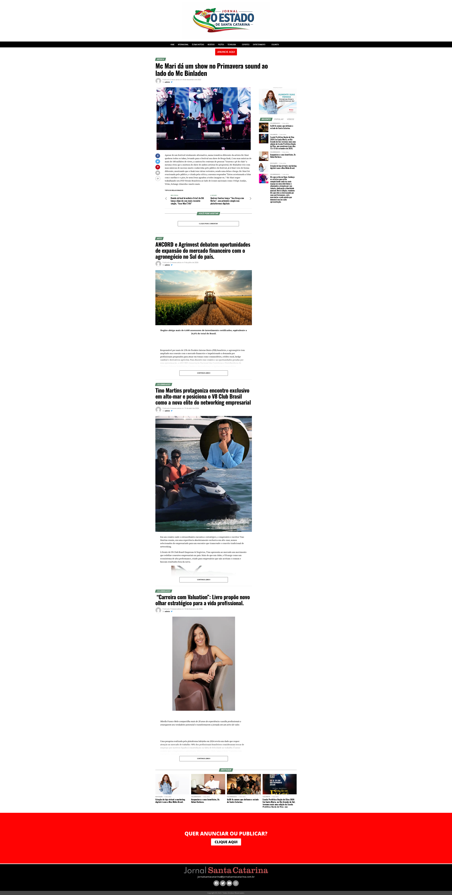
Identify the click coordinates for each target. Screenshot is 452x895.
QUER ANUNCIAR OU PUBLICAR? (226, 833)
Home (172, 44)
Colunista (275, 44)
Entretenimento (259, 44)
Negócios (211, 44)
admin (167, 82)
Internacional (183, 44)
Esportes (245, 44)
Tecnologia (232, 44)
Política (221, 44)
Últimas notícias (198, 44)
